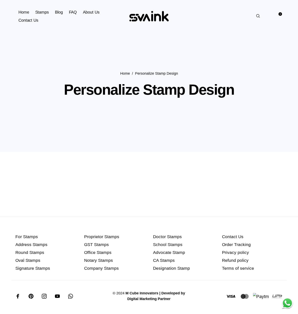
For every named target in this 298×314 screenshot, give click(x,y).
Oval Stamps (27, 260)
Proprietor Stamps (101, 236)
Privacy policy (235, 252)
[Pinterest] (31, 296)
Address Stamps (31, 244)
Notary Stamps (98, 260)
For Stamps (26, 236)
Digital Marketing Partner (148, 299)
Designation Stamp (171, 268)
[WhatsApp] (70, 296)
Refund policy (235, 260)
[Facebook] (17, 296)
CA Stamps (164, 260)
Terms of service (238, 268)
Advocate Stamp (169, 252)
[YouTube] (57, 296)
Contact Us (232, 236)
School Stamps (167, 244)
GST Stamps (96, 244)
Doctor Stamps (167, 236)
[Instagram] (44, 296)
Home (125, 73)
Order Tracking (236, 244)
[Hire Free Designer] (287, 303)
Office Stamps (97, 252)
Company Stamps (101, 268)
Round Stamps (29, 252)
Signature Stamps (32, 268)
